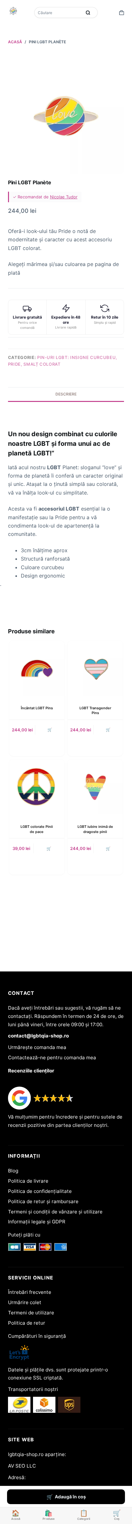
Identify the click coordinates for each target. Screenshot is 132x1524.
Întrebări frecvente (29, 1292)
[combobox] (59, 12)
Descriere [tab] (66, 394)
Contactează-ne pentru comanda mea (52, 1057)
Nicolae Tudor (64, 196)
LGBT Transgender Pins (95, 710)
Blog (13, 1171)
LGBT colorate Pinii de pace (37, 829)
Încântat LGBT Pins (37, 708)
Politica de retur (26, 1323)
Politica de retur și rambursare (43, 1201)
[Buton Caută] (88, 12)
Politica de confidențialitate (40, 1191)
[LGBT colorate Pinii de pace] (36, 786)
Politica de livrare (28, 1181)
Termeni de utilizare (31, 1313)
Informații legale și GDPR (36, 1222)
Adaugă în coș (70, 1496)
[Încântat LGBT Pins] (36, 668)
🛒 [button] (49, 729)
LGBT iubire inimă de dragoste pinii (95, 829)
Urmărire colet (24, 1302)
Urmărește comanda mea (37, 1047)
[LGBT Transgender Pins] (95, 668)
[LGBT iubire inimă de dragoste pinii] (95, 786)
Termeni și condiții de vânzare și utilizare (55, 1212)
